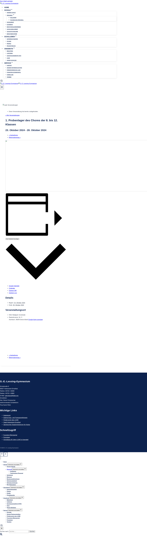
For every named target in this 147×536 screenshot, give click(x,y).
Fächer (9, 41)
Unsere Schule (11, 12)
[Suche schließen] (1, 528)
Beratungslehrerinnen (14, 27)
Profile (9, 43)
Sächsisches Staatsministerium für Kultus (16, 424)
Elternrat (10, 24)
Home (6, 7)
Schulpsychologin (12, 31)
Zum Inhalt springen (6, 1)
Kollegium (13, 17)
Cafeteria (10, 53)
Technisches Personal (17, 20)
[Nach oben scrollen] (2, 454)
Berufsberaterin (12, 34)
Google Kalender (14, 286)
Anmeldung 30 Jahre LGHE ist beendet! (15, 439)
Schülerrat (10, 22)
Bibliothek (10, 51)
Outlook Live (13, 293)
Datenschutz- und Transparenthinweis (15, 417)
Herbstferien (13, 135)
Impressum (7, 415)
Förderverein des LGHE (13, 70)
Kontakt (9, 65)
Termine (9, 77)
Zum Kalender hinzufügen (12, 239)
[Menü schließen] (0, 458)
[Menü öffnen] (2, 87)
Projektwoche (11, 46)
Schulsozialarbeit (12, 29)
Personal (9, 469)
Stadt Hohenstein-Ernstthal (12, 422)
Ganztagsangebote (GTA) (14, 55)
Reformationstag (15, 137)
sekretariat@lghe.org (11, 395)
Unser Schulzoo (11, 60)
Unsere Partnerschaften (14, 67)
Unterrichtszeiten (12, 39)
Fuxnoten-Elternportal (14, 72)
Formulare (10, 74)
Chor (8, 58)
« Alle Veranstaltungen (12, 115)
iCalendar (12, 288)
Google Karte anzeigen (35, 319)
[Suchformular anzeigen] (1, 81)
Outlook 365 (13, 290)
